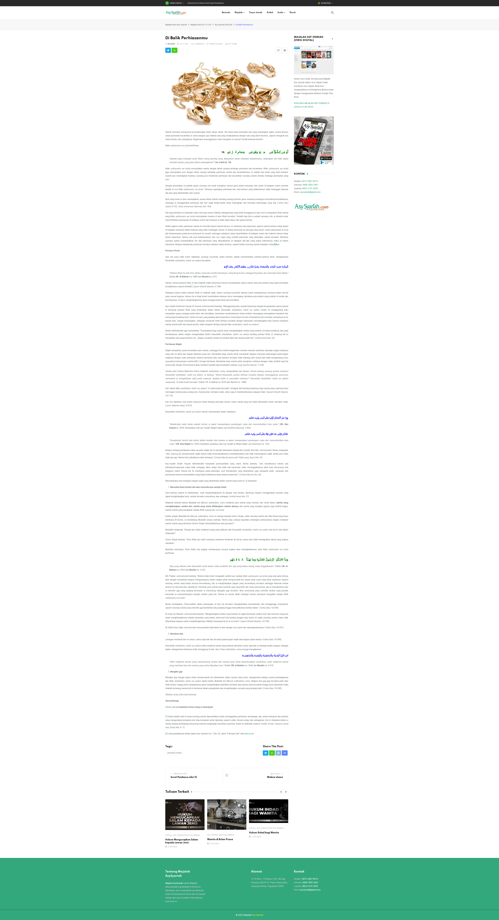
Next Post (275, 774)
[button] (281, 791)
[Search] (332, 12)
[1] (166, 716)
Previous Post (180, 774)
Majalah (239, 13)
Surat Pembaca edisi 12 (184, 777)
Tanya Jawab (255, 13)
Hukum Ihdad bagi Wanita (264, 833)
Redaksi (171, 44)
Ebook (293, 13)
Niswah (196, 835)
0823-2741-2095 (310, 188)
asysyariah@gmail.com (310, 192)
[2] (191, 286)
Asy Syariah (257, 915)
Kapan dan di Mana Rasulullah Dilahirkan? (203, 3)
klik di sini (249, 733)
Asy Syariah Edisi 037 (182, 835)
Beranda (226, 13)
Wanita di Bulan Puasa (220, 839)
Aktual (168, 835)
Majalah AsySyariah (174, 883)
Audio (280, 13)
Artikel (270, 13)
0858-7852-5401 (310, 185)
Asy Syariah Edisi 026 (217, 835)
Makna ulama (275, 777)
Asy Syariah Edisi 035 (266, 828)
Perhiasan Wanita (174, 753)
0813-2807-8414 (310, 181)
